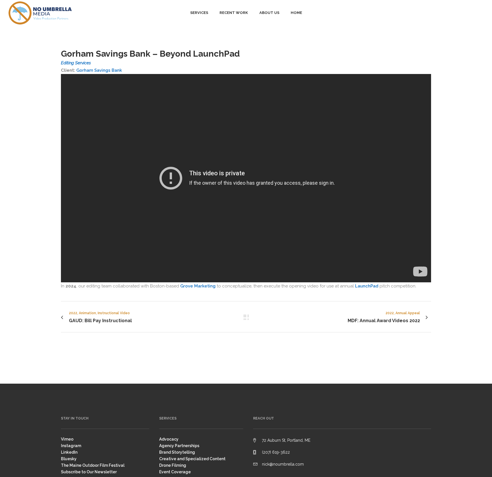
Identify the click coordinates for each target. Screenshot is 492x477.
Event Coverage (175, 472)
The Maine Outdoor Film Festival (92, 465)
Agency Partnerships (179, 445)
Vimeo (67, 439)
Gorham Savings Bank (99, 70)
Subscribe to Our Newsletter (89, 472)
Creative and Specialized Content (192, 459)
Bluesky (69, 459)
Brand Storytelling (177, 452)
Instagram (71, 445)
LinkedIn (69, 452)
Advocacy (169, 439)
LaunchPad (366, 286)
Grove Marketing (198, 286)
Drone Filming (172, 465)
